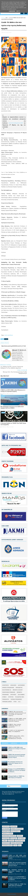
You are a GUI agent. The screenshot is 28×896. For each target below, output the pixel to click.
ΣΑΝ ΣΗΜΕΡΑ (21, 694)
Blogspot (19, 894)
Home (2, 17)
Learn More (12, 11)
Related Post (5, 376)
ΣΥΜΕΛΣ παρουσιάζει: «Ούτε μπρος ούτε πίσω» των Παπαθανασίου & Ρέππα (16, 737)
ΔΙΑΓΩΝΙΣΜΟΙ (21, 685)
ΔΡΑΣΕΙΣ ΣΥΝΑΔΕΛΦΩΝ (8, 687)
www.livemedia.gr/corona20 (16, 123)
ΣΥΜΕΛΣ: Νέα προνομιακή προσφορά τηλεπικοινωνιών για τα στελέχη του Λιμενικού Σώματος (16, 756)
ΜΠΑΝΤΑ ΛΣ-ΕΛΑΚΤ (18, 689)
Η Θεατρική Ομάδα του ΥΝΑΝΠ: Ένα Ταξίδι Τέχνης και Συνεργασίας (13, 423)
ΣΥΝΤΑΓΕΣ (10, 696)
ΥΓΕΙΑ (15, 701)
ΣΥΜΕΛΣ (4, 696)
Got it (18, 11)
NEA (7, 17)
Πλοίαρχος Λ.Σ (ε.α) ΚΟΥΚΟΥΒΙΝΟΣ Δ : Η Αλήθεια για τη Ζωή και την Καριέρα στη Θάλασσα (16, 770)
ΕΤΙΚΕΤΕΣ (23, 743)
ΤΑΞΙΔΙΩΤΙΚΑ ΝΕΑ (19, 696)
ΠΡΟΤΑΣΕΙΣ (13, 694)
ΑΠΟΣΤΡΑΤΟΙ (5, 685)
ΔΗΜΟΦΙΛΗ (14, 743)
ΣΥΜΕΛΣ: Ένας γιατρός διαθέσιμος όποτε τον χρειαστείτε (14, 726)
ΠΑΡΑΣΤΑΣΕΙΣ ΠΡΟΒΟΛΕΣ (8, 692)
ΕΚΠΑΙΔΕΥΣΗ (19, 687)
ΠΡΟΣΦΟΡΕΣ (5, 694)
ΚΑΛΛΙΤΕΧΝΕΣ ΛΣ (6, 689)
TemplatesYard (11, 894)
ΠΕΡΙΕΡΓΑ (19, 692)
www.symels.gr (8, 335)
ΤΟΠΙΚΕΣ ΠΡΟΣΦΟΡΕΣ (16, 699)
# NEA (6, 339)
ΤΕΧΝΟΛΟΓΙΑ (5, 699)
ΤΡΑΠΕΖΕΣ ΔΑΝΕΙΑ (7, 701)
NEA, (10, 32)
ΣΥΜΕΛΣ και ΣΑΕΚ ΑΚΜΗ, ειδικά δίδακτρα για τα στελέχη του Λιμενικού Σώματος (13, 390)
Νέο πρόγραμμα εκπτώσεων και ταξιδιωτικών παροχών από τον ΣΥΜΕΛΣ (12, 407)
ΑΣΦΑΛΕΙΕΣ (13, 685)
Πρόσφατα (5, 743)
